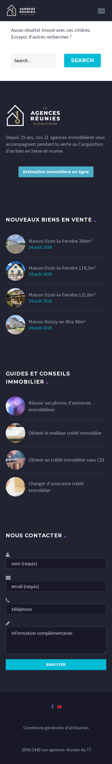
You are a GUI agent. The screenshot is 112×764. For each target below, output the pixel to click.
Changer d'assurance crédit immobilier (56, 486)
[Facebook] (52, 707)
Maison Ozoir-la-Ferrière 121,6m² (62, 295)
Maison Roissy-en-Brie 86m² (57, 321)
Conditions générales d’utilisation (56, 728)
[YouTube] (59, 707)
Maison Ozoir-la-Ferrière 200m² (60, 241)
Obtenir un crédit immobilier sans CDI (66, 460)
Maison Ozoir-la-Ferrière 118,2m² (62, 268)
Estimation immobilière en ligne (56, 171)
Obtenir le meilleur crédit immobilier (65, 433)
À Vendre (60, 18)
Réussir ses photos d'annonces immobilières (60, 406)
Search (82, 60)
